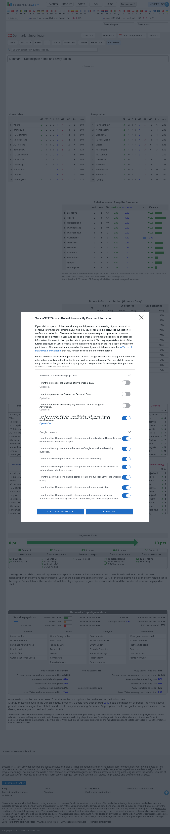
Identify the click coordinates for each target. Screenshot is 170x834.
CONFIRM (109, 511)
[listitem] (85, 375)
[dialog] (85, 417)
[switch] (126, 382)
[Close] (142, 318)
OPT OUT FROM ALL (60, 511)
